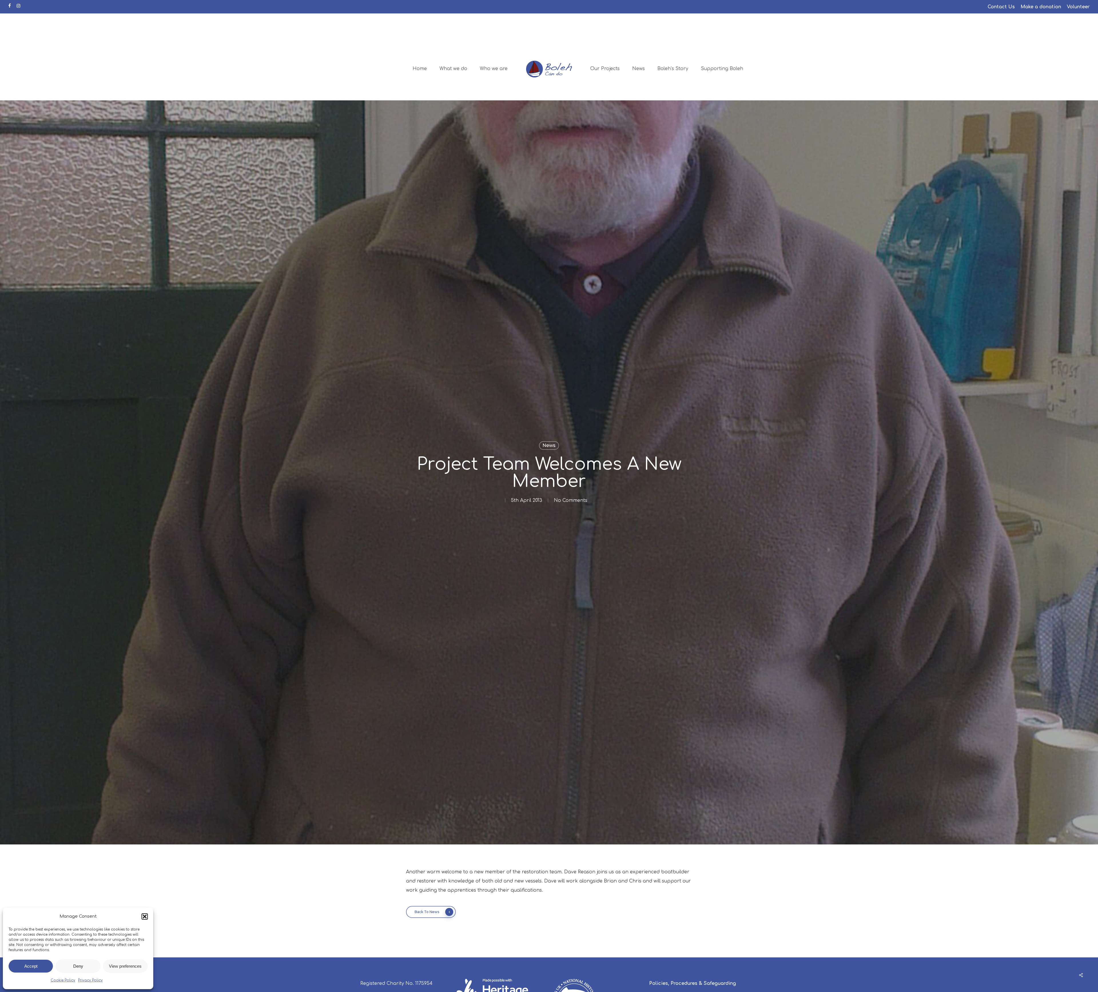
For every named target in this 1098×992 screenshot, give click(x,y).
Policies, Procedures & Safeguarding (692, 983)
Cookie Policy (63, 980)
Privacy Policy (90, 980)
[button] (145, 916)
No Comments (570, 500)
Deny (78, 966)
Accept (30, 966)
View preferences (125, 966)
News (549, 445)
